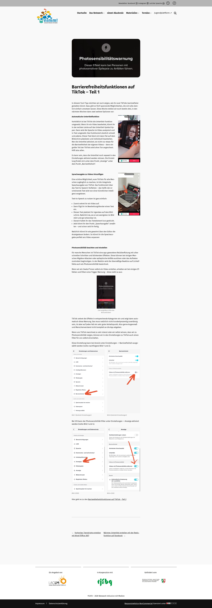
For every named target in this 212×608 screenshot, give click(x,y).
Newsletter (123, 3)
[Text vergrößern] (174, 3)
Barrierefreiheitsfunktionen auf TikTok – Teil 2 (107, 499)
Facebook (131, 3)
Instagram (142, 3)
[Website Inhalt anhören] (168, 3)
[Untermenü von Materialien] (138, 13)
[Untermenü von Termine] (150, 13)
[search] (175, 13)
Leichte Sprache (155, 3)
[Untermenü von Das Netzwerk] (104, 13)
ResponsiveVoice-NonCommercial (139, 603)
